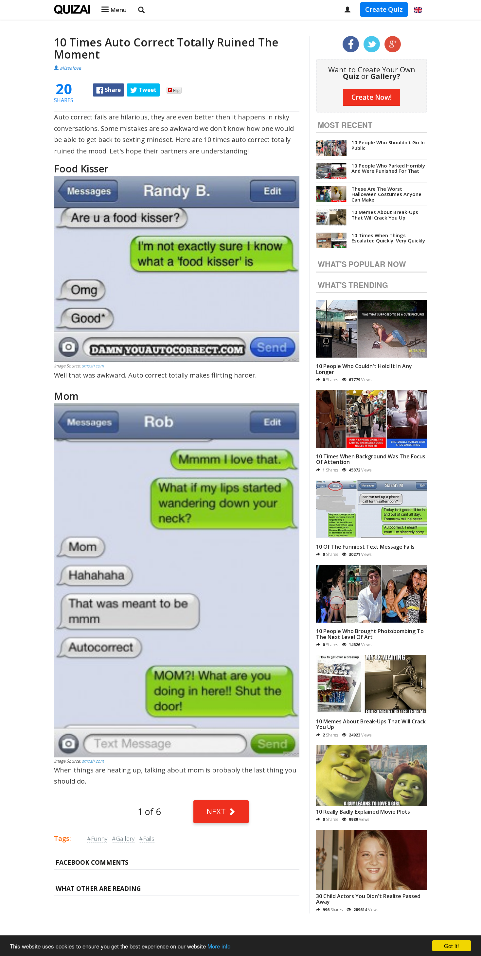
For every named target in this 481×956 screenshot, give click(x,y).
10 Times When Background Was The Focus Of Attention (370, 459)
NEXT (217, 811)
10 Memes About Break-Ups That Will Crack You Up (384, 215)
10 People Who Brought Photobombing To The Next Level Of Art (370, 634)
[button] (418, 10)
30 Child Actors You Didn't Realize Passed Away (368, 899)
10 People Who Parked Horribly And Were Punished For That (388, 168)
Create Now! (371, 97)
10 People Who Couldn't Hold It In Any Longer (364, 369)
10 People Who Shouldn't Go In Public (388, 145)
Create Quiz (384, 9)
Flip (176, 90)
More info (218, 946)
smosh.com (93, 366)
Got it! (451, 946)
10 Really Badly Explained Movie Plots (363, 811)
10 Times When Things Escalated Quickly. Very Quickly (388, 238)
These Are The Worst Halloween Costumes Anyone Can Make (386, 194)
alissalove (70, 68)
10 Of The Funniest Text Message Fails (365, 546)
